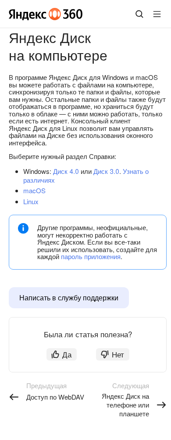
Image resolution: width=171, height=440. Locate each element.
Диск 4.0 (66, 171)
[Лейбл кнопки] (157, 14)
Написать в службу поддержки (68, 297)
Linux (31, 201)
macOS (34, 190)
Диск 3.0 (106, 171)
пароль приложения (91, 256)
